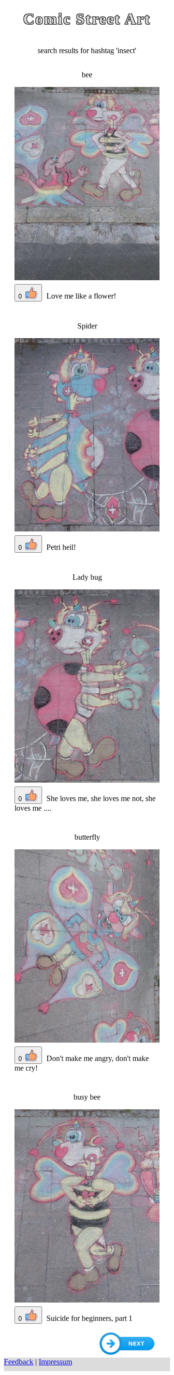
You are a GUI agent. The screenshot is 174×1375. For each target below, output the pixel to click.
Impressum (55, 1362)
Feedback (18, 1362)
